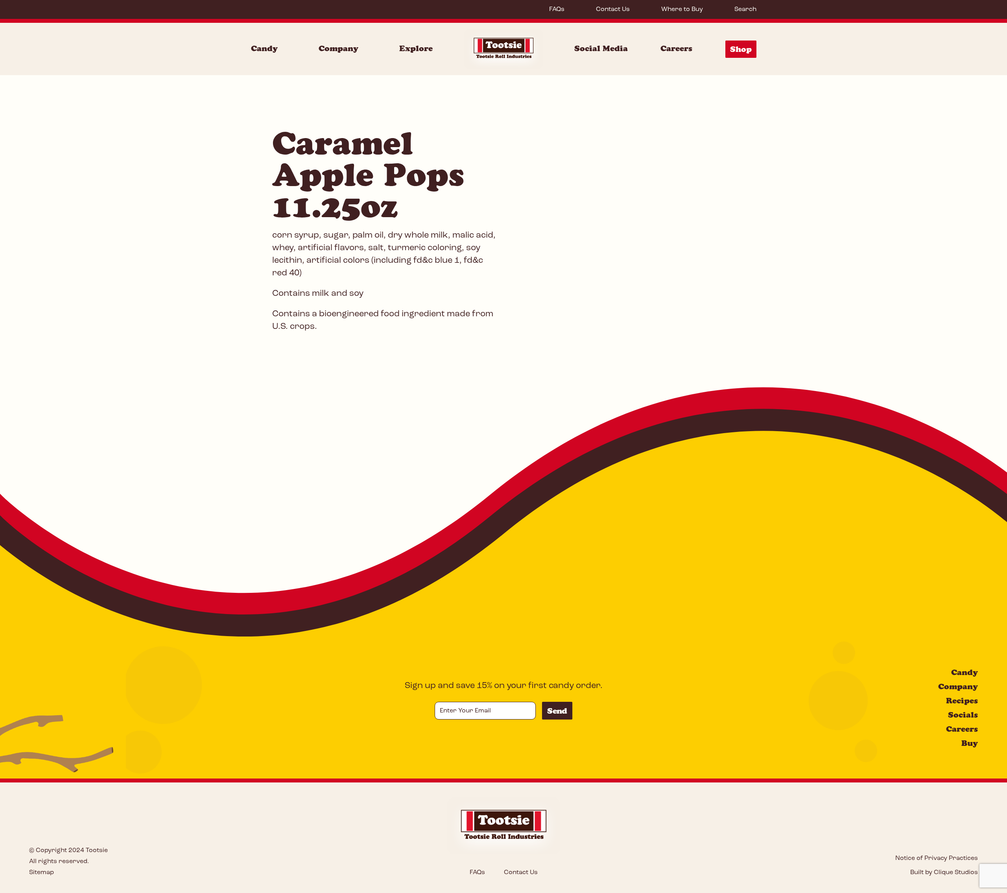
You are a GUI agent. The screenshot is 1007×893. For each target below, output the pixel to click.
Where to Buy (682, 9)
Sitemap (41, 872)
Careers (676, 48)
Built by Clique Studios (944, 872)
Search (745, 9)
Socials (963, 715)
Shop (741, 49)
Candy (264, 48)
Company (338, 48)
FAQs (556, 9)
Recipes (962, 701)
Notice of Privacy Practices (936, 858)
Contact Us (613, 9)
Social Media (601, 48)
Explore (416, 48)
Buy (969, 743)
